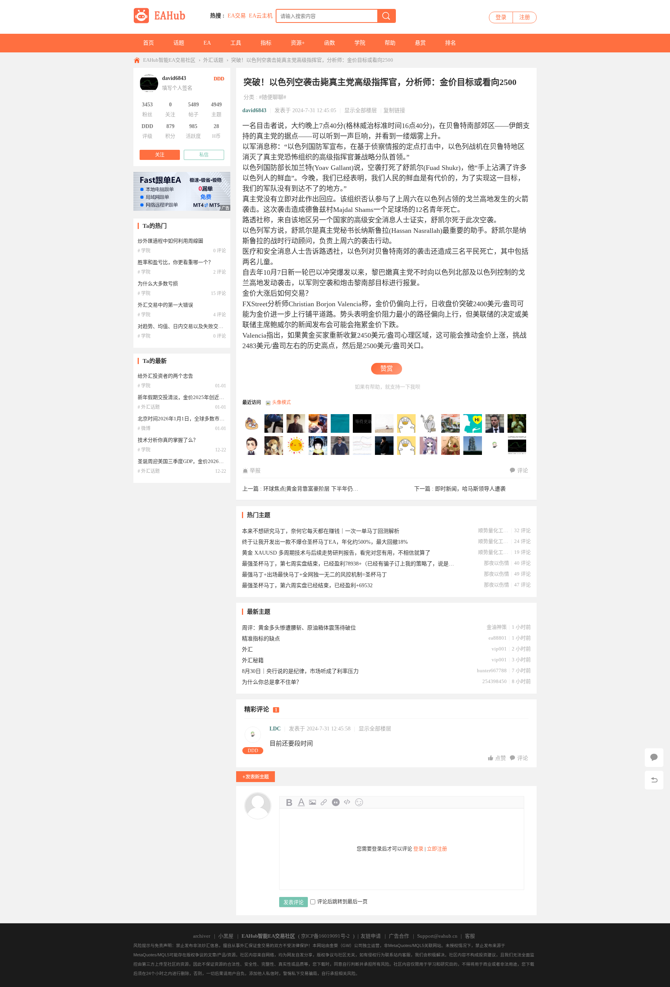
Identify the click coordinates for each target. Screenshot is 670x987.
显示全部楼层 (360, 110)
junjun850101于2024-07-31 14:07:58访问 (274, 446)
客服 (470, 936)
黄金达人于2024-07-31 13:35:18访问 (340, 446)
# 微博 (144, 428)
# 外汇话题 (149, 407)
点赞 (501, 758)
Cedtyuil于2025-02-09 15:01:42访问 (406, 424)
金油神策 (497, 627)
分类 (248, 97)
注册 (524, 17)
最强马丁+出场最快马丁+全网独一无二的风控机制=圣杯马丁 (314, 575)
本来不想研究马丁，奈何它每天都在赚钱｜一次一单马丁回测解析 (320, 531)
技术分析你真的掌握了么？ (168, 440)
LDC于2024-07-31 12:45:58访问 (495, 446)
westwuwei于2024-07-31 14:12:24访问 (517, 424)
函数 (329, 43)
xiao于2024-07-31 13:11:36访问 (406, 446)
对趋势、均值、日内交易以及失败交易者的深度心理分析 (201, 326)
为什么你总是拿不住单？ (272, 682)
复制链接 (394, 110)
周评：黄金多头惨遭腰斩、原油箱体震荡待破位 (299, 628)
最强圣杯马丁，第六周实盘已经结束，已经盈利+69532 (307, 585)
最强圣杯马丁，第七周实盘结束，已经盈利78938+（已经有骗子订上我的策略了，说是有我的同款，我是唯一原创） (348, 564)
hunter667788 (492, 670)
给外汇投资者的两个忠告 (165, 376)
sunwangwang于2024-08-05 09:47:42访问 (473, 424)
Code (347, 802)
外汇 (247, 649)
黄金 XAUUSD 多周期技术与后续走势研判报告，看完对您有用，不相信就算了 (336, 553)
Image (312, 802)
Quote (336, 802)
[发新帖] (255, 776)
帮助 (390, 43)
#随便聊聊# (272, 97)
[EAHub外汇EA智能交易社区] (162, 22)
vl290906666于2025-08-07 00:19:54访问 (340, 424)
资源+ (298, 43)
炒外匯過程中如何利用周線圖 (170, 241)
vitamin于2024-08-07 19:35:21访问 (451, 424)
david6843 (254, 110)
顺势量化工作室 (493, 530)
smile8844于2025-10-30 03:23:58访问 (252, 424)
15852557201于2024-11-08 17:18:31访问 (429, 424)
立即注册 (437, 849)
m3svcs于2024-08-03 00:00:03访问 (495, 424)
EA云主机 (261, 16)
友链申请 (371, 936)
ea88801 (498, 638)
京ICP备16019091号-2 (325, 936)
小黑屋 (225, 936)
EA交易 (237, 16)
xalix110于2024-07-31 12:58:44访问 (451, 446)
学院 (359, 43)
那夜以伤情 (496, 563)
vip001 (499, 649)
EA (207, 43)
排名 (450, 43)
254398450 (494, 681)
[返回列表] (654, 780)
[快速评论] (654, 757)
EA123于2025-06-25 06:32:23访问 (362, 424)
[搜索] (386, 16)
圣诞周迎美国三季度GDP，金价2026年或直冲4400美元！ (201, 461)
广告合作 (399, 936)
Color (301, 802)
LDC (275, 729)
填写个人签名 (177, 88)
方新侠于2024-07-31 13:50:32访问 (318, 446)
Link (324, 802)
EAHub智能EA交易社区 (169, 60)
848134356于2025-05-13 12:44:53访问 (384, 424)
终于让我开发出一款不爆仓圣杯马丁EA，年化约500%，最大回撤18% (325, 542)
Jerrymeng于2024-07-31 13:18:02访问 (384, 446)
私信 (204, 155)
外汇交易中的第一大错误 (165, 305)
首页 (148, 43)
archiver (201, 936)
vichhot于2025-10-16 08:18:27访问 (274, 424)
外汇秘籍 (253, 660)
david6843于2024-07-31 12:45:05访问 (517, 446)
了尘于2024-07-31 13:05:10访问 (429, 446)
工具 (235, 43)
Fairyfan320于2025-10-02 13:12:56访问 (296, 424)
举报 (255, 471)
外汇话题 (213, 60)
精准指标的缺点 (261, 639)
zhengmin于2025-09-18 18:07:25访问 (318, 424)
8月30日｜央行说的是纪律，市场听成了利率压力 (300, 671)
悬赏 (420, 43)
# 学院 (144, 250)
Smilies (359, 802)
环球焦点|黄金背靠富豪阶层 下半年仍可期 (313, 489)
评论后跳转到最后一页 (342, 901)
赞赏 (386, 368)
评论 (522, 471)
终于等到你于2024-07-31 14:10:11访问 (252, 446)
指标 (266, 43)
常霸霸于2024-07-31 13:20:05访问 (362, 446)
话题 (178, 43)
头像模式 (281, 402)
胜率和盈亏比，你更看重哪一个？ (175, 262)
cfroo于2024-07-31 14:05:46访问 (296, 446)
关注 (159, 155)
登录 (501, 17)
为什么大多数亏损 (158, 283)
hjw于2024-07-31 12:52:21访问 (473, 446)
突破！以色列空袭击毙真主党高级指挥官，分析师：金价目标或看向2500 (312, 60)
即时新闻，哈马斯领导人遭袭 (470, 489)
